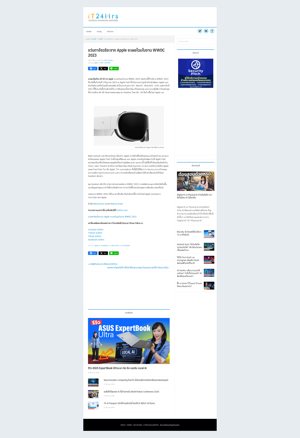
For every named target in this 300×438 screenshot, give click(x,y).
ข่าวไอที (101, 63)
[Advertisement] (169, 17)
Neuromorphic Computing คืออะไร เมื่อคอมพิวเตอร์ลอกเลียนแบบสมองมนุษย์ (136, 380)
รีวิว (157, 424)
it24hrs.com (122, 210)
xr (120, 245)
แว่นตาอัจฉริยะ (126, 245)
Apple (96, 63)
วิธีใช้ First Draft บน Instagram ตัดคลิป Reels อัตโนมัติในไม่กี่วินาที (188, 260)
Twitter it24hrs (95, 233)
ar (99, 245)
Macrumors (99, 204)
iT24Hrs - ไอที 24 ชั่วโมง (134, 424)
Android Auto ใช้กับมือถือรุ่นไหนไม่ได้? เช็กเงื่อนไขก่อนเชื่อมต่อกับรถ (189, 247)
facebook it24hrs (96, 239)
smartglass (105, 245)
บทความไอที (152, 424)
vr (110, 245)
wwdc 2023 (115, 245)
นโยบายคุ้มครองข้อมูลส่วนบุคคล (169, 424)
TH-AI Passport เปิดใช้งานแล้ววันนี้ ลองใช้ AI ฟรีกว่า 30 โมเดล (129, 403)
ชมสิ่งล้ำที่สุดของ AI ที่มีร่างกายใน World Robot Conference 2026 (131, 392)
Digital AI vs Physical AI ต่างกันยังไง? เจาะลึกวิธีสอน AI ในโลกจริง (194, 196)
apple (96, 245)
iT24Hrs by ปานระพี (103, 17)
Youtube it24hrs (95, 229)
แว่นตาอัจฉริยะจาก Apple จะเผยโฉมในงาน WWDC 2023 (112, 216)
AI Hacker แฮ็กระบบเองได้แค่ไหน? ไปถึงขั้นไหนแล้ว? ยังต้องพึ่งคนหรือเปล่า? (189, 273)
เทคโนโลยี (107, 63)
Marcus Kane (117, 204)
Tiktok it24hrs (94, 236)
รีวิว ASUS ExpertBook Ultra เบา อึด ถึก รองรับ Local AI (117, 368)
